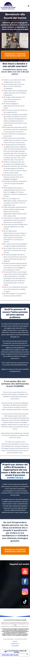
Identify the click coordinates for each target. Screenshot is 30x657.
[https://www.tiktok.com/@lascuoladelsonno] (15, 601)
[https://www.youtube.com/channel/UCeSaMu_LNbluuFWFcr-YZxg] (15, 571)
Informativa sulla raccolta (10, 655)
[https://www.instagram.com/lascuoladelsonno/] (15, 591)
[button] (28, 6)
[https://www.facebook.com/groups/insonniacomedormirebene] (15, 581)
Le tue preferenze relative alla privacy (16, 651)
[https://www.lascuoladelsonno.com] (8, 6)
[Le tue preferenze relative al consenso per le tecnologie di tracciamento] (27, 654)
